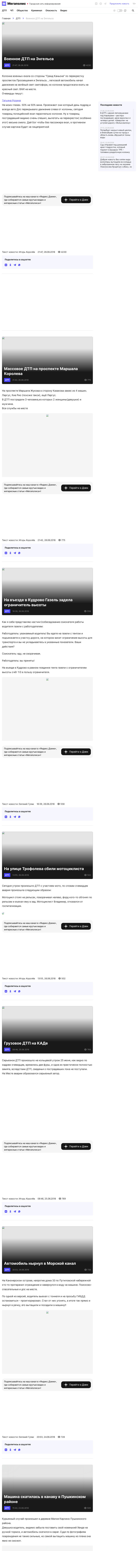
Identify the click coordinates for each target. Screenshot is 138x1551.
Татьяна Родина (11, 100)
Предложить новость (119, 4)
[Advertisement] (47, 225)
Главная (6, 18)
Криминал (36, 10)
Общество (22, 10)
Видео (63, 10)
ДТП (4, 10)
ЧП (11, 10)
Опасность (51, 10)
